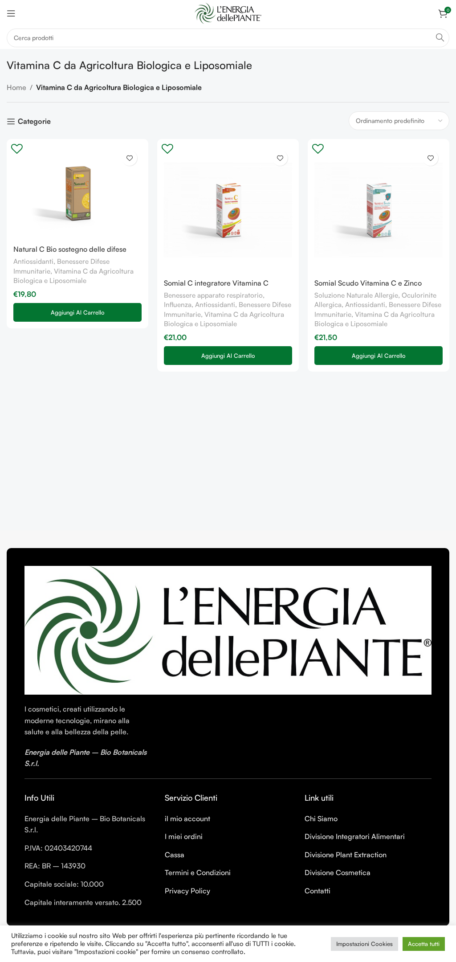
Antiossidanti (33, 261)
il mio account (187, 818)
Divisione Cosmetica (337, 872)
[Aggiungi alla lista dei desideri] (129, 158)
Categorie (34, 121)
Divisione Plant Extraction (346, 854)
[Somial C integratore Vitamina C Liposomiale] (228, 210)
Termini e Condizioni (198, 872)
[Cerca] (440, 38)
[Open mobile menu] (11, 13)
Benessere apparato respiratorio (213, 295)
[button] (77, 312)
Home (16, 87)
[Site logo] (228, 12)
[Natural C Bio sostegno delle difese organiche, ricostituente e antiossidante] (77, 193)
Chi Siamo (321, 818)
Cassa (174, 854)
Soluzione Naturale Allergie (356, 295)
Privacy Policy (187, 890)
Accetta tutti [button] (424, 943)
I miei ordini (184, 836)
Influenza (177, 304)
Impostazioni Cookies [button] (364, 943)
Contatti (317, 890)
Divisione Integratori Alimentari (355, 836)
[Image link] (228, 629)
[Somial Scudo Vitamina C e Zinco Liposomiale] (378, 210)
